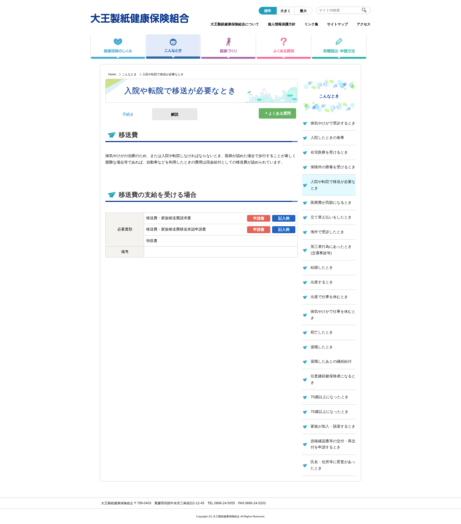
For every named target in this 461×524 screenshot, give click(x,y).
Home (112, 74)
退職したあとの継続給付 (331, 361)
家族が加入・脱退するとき (333, 426)
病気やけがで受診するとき (333, 123)
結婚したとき (322, 267)
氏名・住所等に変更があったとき (333, 465)
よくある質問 (279, 113)
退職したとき (322, 347)
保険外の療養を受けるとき (333, 167)
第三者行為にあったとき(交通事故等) (331, 249)
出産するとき (322, 282)
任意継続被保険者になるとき (333, 379)
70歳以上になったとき (329, 397)
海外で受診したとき (327, 232)
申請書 (258, 218)
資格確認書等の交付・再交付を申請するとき (333, 444)
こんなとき (129, 74)
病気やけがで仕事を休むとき (333, 314)
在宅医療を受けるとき (329, 152)
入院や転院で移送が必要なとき (333, 184)
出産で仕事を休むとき (329, 297)
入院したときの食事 (327, 137)
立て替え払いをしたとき (331, 217)
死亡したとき (322, 332)
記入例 (283, 218)
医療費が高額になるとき (331, 202)
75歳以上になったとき (329, 411)
